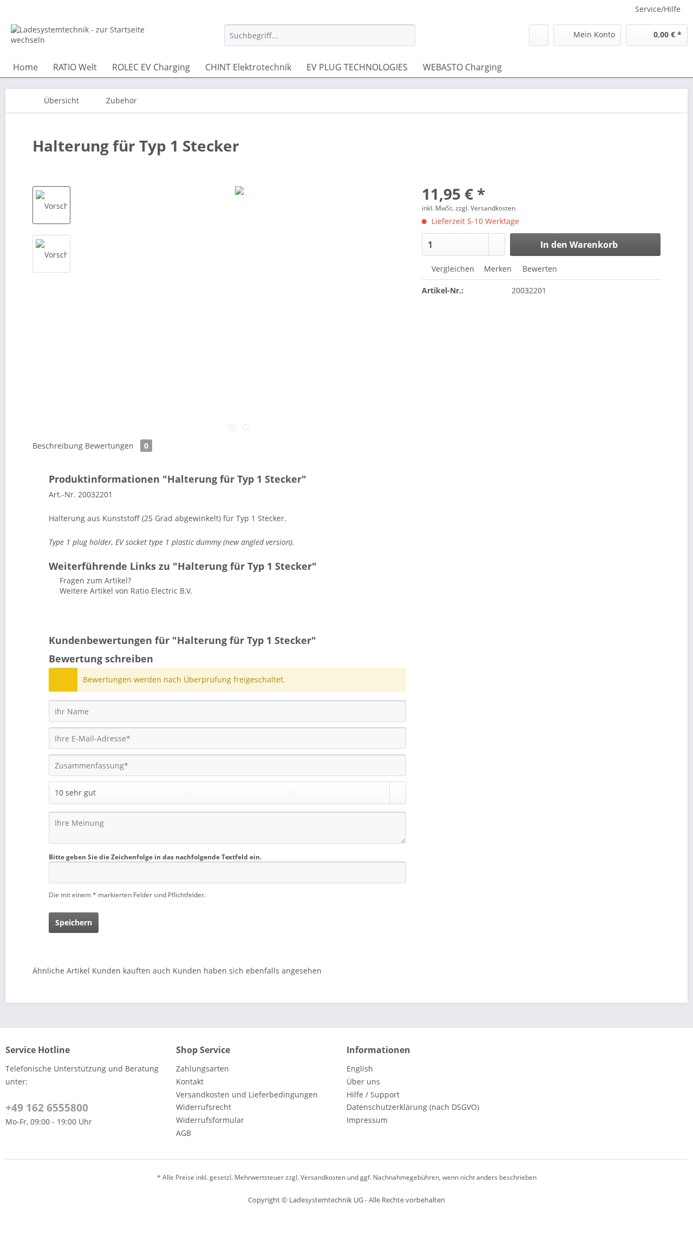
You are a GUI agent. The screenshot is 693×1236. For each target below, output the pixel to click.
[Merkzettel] (538, 35)
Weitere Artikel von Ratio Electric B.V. (124, 591)
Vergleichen (451, 269)
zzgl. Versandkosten (485, 208)
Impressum (367, 1120)
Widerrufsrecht (203, 1107)
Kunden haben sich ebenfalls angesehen (247, 970)
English (359, 1068)
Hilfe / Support (373, 1094)
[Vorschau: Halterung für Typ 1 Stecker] (51, 205)
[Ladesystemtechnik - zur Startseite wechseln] (92, 37)
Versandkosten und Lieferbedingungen (247, 1094)
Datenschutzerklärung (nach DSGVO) (412, 1107)
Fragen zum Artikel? (94, 580)
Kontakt (190, 1081)
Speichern (73, 922)
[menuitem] (319, 40)
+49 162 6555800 (46, 1108)
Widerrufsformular (210, 1120)
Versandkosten (322, 1177)
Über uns (363, 1081)
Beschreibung (57, 446)
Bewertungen (116, 446)
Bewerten (538, 269)
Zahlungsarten (202, 1068)
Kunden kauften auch (131, 970)
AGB (183, 1133)
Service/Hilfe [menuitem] (658, 9)
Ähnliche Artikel (61, 970)
